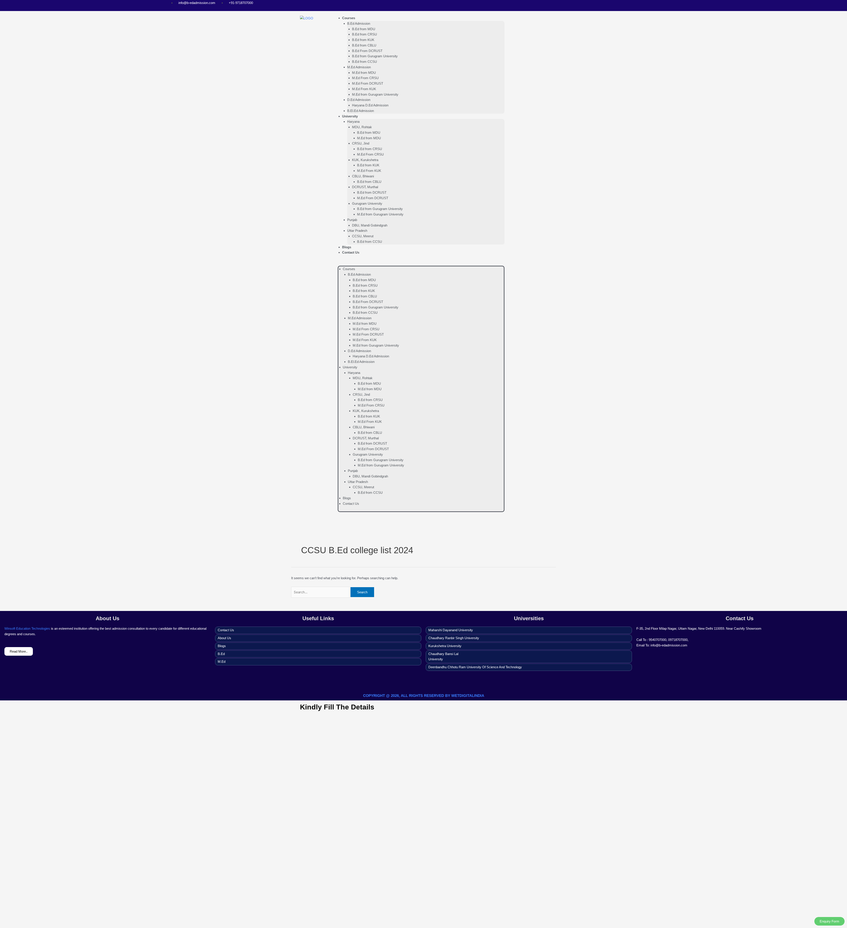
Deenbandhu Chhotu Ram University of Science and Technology (475, 667)
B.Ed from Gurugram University (375, 56)
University (350, 116)
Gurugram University (367, 203)
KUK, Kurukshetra (365, 160)
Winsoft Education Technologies (27, 628)
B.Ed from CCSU (364, 61)
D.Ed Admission (358, 100)
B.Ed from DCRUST (371, 192)
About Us (224, 638)
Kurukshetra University (444, 646)
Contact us (226, 630)
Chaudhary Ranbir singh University (453, 638)
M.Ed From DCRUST (367, 83)
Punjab (352, 220)
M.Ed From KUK (364, 89)
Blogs (346, 247)
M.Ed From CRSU (365, 78)
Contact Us (350, 252)
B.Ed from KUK (363, 40)
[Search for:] (320, 592)
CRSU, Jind (360, 143)
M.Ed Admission (359, 67)
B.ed (221, 654)
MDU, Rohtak (362, 127)
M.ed (221, 661)
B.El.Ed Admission (360, 111)
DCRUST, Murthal (365, 187)
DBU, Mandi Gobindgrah (369, 225)
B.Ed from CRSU (364, 34)
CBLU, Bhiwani (363, 176)
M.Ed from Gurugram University (375, 94)
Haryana (353, 121)
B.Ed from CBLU (364, 45)
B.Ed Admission (358, 23)
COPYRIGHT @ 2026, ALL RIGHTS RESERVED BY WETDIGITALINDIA (423, 696)
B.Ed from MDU (363, 29)
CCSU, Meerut (362, 236)
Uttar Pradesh (357, 230)
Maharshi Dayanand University (450, 630)
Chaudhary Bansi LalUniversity (443, 656)
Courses (348, 18)
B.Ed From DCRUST (367, 51)
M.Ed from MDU (364, 72)
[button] (421, 263)
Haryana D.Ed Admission (370, 105)
